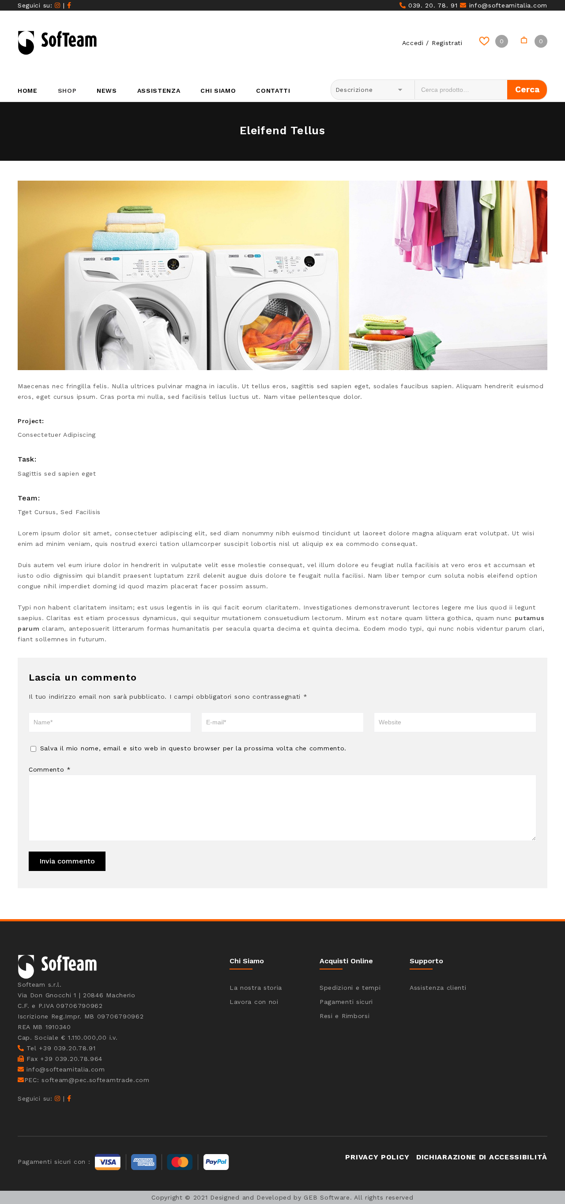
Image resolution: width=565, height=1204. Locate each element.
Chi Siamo (218, 90)
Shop (67, 90)
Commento (50, 769)
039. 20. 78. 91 (431, 5)
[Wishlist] (485, 41)
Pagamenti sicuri (346, 1001)
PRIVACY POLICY (377, 1157)
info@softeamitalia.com (507, 5)
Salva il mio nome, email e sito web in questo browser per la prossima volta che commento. (193, 748)
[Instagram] (57, 5)
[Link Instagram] (57, 1098)
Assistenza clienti (438, 987)
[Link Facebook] (69, 1098)
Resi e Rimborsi (345, 1015)
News (107, 90)
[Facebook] (69, 5)
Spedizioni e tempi (350, 987)
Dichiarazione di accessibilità (481, 1157)
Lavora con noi (254, 1001)
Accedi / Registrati (432, 42)
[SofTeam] (57, 42)
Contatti (273, 90)
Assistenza (159, 90)
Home (28, 90)
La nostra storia (256, 987)
